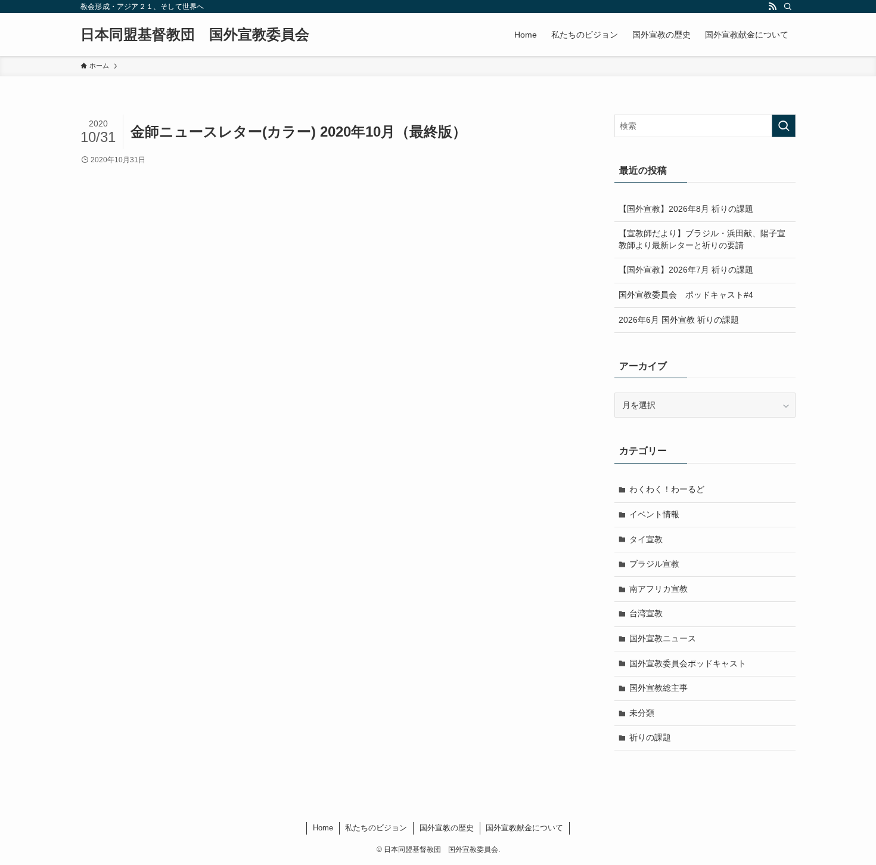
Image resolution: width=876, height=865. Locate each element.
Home (323, 827)
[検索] (788, 6)
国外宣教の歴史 (447, 827)
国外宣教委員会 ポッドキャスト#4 (686, 294)
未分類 (641, 713)
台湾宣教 (646, 613)
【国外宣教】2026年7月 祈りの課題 (686, 269)
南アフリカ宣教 (658, 589)
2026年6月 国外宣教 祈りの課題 (679, 320)
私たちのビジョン (376, 827)
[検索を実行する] (784, 126)
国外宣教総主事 (658, 688)
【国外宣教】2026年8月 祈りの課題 (686, 209)
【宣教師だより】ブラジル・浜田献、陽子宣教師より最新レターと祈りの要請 (702, 239)
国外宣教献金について (524, 827)
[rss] (772, 6)
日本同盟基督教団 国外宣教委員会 (194, 34)
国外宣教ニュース (662, 638)
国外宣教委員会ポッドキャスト (687, 663)
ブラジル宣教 (654, 564)
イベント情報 (654, 514)
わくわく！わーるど (666, 489)
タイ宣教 (646, 539)
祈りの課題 (650, 737)
